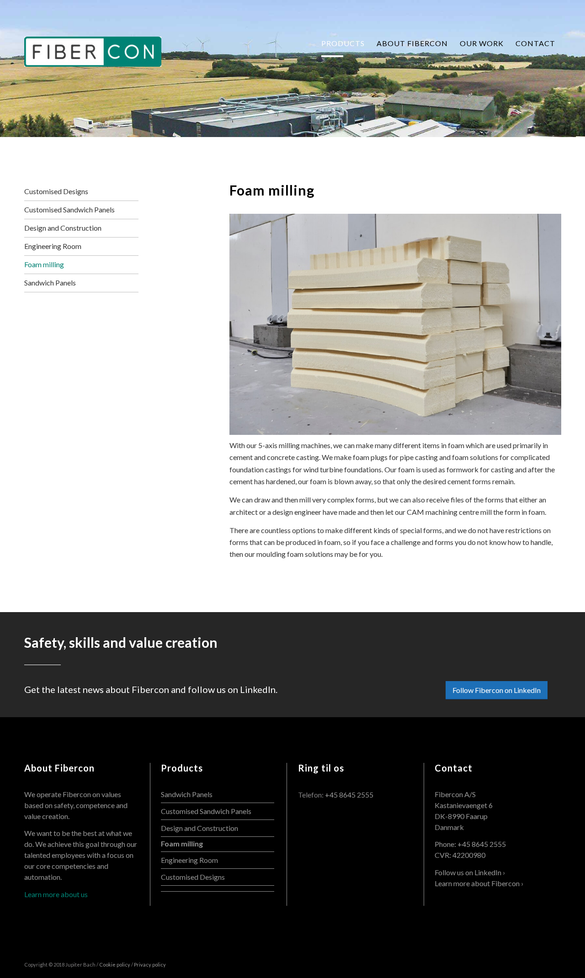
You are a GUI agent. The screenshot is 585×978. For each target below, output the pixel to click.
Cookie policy (114, 964)
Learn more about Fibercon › (479, 883)
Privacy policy (150, 964)
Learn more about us (56, 894)
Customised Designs (56, 191)
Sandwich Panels (50, 282)
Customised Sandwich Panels (69, 209)
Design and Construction (62, 227)
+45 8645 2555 (349, 794)
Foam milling (271, 190)
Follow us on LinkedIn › (470, 872)
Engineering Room (52, 246)
